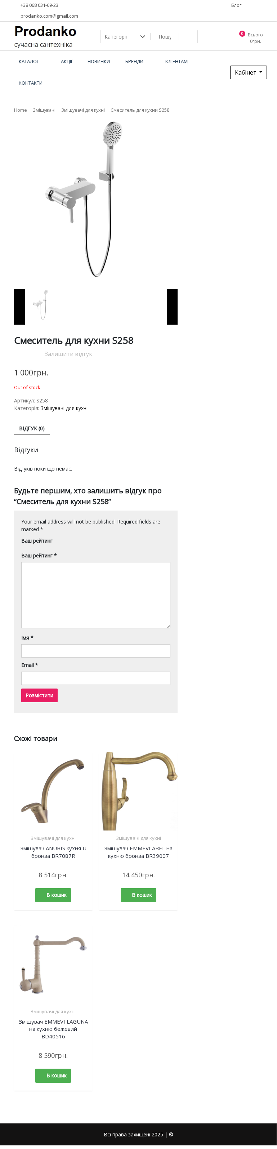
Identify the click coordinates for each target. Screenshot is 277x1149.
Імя (27, 637)
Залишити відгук (68, 354)
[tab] (32, 428)
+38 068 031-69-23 (38, 5)
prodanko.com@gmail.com (48, 16)
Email (29, 665)
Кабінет (246, 72)
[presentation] (19, 307)
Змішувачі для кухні (83, 110)
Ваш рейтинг (37, 540)
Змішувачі (44, 110)
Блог (235, 5)
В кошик (56, 894)
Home (20, 110)
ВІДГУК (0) (32, 428)
